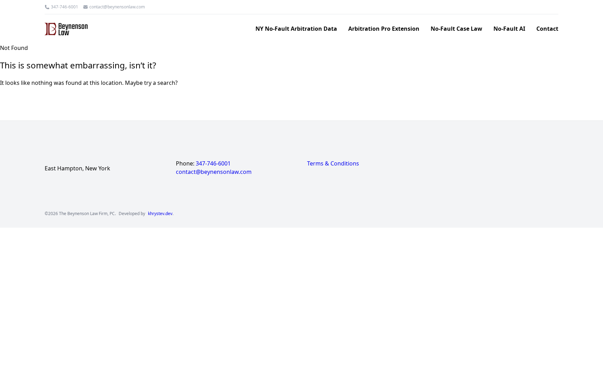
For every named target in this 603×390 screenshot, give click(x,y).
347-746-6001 (64, 7)
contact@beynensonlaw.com (117, 7)
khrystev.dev (160, 213)
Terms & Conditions (333, 163)
